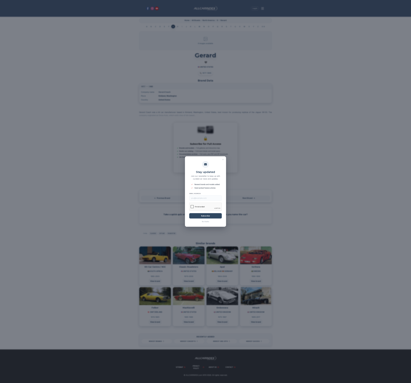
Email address (195, 193)
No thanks (205, 221)
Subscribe (205, 216)
